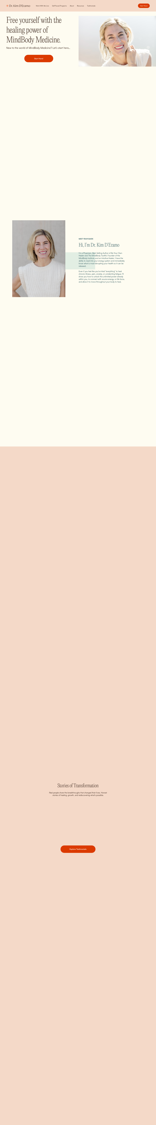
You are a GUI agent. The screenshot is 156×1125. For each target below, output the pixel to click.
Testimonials (91, 6)
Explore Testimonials (78, 849)
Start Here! (144, 6)
